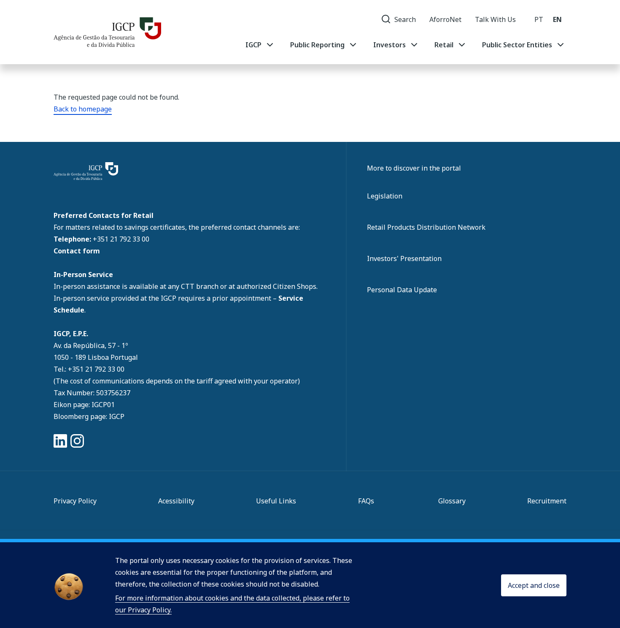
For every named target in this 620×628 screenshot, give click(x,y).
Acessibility (176, 501)
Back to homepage (83, 109)
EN (557, 19)
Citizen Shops (294, 286)
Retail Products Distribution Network (426, 227)
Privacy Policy (75, 501)
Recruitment (546, 501)
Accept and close (534, 585)
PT (538, 19)
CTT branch (200, 286)
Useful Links (276, 501)
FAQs (366, 501)
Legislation (384, 196)
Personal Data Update (402, 289)
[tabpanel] (405, 44)
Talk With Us (495, 19)
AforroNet (445, 19)
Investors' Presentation (404, 258)
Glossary (452, 501)
